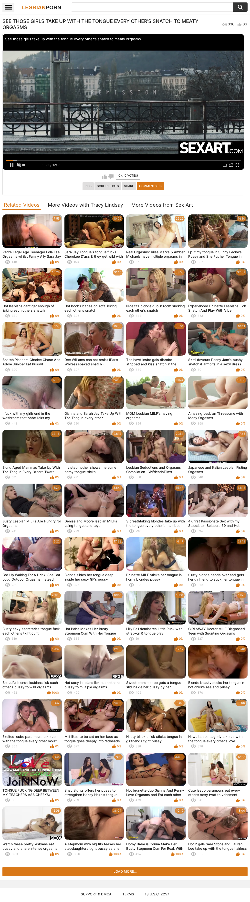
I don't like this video (111, 176)
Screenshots (108, 186)
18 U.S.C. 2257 (157, 894)
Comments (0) (150, 186)
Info (88, 186)
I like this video (104, 176)
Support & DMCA (96, 894)
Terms (128, 894)
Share (129, 186)
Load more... (125, 871)
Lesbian (41, 7)
